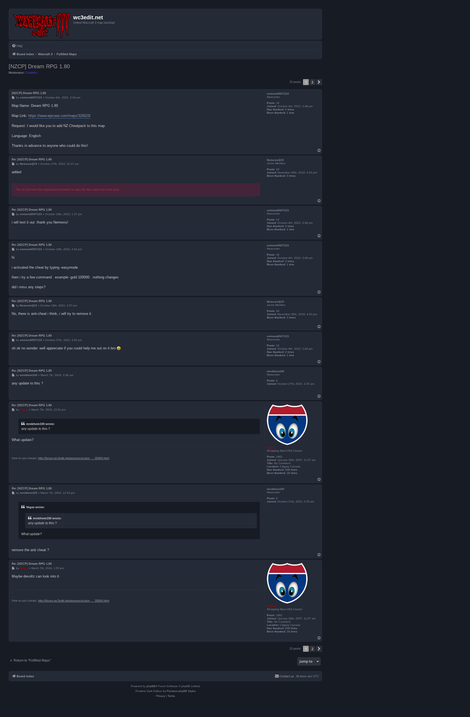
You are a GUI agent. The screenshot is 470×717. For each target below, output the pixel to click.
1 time (290, 112)
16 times (292, 472)
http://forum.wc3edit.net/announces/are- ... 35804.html (73, 458)
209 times (291, 469)
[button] (319, 82)
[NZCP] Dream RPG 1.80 (39, 66)
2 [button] (312, 82)
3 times (289, 109)
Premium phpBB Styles (181, 691)
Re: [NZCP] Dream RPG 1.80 (32, 159)
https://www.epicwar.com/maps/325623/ (59, 116)
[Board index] (41, 24)
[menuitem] (17, 46)
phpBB (151, 686)
